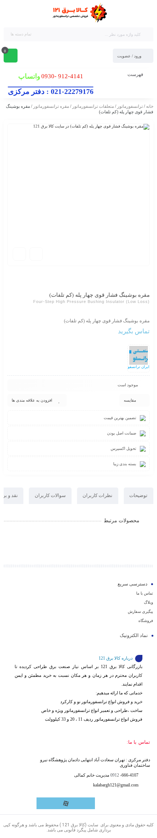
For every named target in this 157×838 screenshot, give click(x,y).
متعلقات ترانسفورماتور (93, 106)
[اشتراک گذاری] (36, 254)
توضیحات (138, 495)
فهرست (135, 74)
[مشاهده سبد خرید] (11, 56)
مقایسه (130, 400)
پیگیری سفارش (140, 611)
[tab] (138, 496)
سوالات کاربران (50, 495)
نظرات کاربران (97, 495)
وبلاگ (148, 602)
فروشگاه (145, 620)
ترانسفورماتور (130, 106)
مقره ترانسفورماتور (51, 106)
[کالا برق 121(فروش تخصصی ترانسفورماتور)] (78, 13)
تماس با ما (144, 593)
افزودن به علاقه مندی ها (32, 400)
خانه (149, 106)
